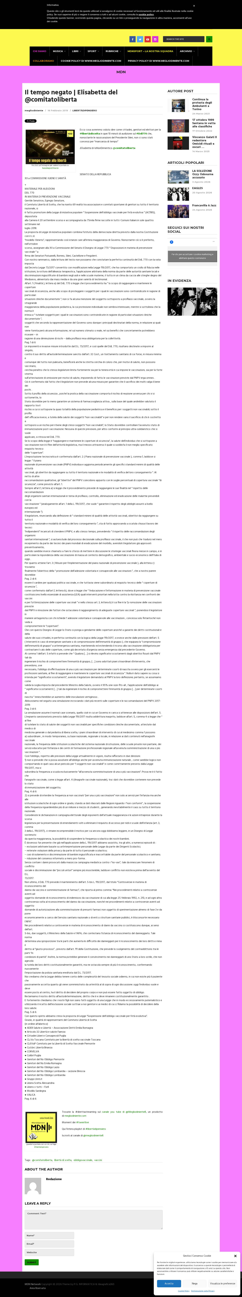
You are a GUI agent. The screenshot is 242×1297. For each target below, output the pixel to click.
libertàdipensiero (84, 110)
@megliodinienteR (93, 1136)
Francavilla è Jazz (204, 205)
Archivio (186, 51)
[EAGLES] (178, 194)
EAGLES (197, 188)
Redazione (54, 1179)
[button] (235, 1256)
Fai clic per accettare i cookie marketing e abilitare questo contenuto (192, 256)
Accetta (169, 1284)
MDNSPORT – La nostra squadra (150, 51)
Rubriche (112, 51)
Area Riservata (38, 1288)
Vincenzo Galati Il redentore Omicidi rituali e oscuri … (204, 142)
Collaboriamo (43, 60)
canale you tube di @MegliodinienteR (124, 1112)
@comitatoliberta (42, 1160)
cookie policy (146, 14)
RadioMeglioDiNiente (50, 168)
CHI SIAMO (39, 51)
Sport (92, 51)
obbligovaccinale (83, 1160)
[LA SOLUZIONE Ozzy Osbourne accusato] (178, 177)
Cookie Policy (183, 1291)
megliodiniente (34, 110)
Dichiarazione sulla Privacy (203, 1291)
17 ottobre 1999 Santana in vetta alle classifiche (203, 123)
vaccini (98, 1160)
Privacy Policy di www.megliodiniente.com (158, 60)
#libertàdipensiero (41, 1147)
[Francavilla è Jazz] (178, 211)
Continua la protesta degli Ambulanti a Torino (202, 104)
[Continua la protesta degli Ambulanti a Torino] (178, 105)
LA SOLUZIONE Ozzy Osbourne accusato (202, 174)
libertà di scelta (62, 1160)
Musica (58, 51)
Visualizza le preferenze (222, 1284)
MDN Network (33, 1284)
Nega (194, 1284)
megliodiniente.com (75, 1116)
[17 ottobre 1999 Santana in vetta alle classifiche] (178, 125)
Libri (75, 51)
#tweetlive (82, 1122)
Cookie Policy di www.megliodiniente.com (91, 60)
